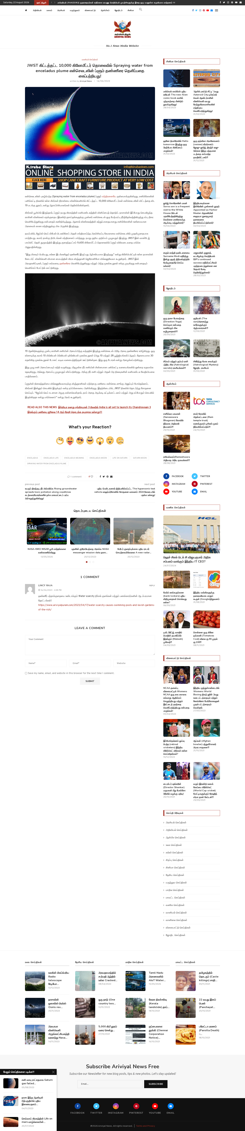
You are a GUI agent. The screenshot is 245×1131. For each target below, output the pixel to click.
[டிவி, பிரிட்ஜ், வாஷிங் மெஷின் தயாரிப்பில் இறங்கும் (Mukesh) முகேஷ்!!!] (176, 619)
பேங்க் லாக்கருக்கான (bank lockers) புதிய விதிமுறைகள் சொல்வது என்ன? (175, 597)
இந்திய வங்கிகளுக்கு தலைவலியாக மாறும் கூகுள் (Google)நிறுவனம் (206, 596)
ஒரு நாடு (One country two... (107, 1001)
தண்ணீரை (65, 263)
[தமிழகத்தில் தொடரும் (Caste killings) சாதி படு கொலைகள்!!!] (186, 981)
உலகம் (49, 10)
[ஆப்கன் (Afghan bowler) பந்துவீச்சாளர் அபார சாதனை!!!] (206, 728)
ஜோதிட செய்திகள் (175, 935)
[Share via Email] (111, 476)
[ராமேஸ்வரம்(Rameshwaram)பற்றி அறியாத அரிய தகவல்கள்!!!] (176, 444)
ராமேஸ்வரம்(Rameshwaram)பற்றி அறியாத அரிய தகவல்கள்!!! (176, 458)
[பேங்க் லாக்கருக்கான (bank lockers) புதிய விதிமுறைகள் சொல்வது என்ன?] (176, 580)
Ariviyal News (86, 81)
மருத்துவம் (75, 10)
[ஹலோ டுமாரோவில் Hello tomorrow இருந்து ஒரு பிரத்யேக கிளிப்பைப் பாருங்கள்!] (176, 128)
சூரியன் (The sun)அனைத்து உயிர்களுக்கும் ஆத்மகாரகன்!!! (200, 323)
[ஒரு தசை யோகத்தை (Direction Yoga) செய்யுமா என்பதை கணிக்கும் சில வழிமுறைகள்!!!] (176, 305)
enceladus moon (98, 458)
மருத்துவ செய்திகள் (176, 882)
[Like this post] (94, 476)
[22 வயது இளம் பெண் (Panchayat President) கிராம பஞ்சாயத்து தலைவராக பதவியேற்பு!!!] (186, 1008)
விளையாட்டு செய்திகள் (178, 927)
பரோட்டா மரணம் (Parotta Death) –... (209, 1030)
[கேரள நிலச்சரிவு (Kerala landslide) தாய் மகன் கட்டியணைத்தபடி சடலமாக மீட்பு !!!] (136, 1008)
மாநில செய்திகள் (175, 890)
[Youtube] (236, 2)
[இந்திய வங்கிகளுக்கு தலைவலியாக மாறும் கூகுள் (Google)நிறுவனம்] (206, 580)
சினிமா (131, 10)
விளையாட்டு (90, 10)
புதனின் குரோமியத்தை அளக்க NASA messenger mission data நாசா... (90, 550)
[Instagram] (228, 2)
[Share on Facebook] (100, 476)
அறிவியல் (37, 10)
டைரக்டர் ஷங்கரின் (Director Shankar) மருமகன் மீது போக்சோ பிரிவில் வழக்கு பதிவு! (174, 788)
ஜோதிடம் (119, 10)
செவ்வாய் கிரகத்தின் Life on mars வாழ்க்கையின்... (37, 1120)
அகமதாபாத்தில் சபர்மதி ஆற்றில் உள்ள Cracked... (107, 976)
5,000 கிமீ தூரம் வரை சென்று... (107, 1028)
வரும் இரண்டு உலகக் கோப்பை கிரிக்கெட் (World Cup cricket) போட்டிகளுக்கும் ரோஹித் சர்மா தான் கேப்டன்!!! (205, 790)
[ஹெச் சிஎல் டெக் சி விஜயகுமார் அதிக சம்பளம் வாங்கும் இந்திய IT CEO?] (191, 534)
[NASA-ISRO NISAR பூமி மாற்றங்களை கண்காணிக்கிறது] (47, 531)
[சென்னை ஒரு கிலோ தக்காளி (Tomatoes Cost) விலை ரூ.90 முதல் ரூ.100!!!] (206, 619)
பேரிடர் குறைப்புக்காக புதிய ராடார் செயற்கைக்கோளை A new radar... (133, 550)
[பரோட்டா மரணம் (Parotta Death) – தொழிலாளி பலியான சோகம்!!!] (186, 1035)
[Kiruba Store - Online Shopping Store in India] (90, 166)
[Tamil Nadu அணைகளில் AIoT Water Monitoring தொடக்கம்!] (136, 981)
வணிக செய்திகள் (175, 905)
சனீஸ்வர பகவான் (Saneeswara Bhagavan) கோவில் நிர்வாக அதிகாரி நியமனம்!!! (173, 420)
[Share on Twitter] (104, 476)
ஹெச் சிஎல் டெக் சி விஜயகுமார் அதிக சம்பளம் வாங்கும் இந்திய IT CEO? (91, 2)
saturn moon (140, 458)
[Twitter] (224, 2)
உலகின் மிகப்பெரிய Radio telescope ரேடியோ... (58, 978)
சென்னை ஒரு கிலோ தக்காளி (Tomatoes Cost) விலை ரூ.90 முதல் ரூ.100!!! (205, 637)
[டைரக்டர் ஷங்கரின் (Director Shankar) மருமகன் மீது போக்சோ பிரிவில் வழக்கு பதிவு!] (176, 771)
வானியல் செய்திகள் (90, 60)
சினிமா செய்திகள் (175, 867)
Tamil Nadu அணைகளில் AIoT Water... (157, 976)
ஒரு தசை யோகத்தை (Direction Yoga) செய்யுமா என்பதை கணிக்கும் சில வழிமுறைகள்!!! (173, 325)
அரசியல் (61, 10)
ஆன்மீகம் (105, 10)
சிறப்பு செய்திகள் (175, 860)
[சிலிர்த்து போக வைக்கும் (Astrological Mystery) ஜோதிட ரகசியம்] (206, 348)
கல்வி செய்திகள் (174, 852)
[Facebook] (220, 2)
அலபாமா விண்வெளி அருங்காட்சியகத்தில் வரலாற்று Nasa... (58, 1032)
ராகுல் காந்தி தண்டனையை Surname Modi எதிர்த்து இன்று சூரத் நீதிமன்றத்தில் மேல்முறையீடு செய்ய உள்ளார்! (176, 259)
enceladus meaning (74, 458)
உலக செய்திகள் (174, 845)
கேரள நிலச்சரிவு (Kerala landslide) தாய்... (159, 1003)
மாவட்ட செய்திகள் (175, 897)
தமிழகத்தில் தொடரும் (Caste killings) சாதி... (208, 976)
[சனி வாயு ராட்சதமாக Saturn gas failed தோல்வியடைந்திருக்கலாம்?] (10, 1083)
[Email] (241, 2)
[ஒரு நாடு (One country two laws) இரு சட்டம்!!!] (85, 1008)
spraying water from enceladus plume (46, 464)
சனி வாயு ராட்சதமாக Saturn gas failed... (37, 1081)
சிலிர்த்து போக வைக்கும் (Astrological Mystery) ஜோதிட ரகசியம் (205, 365)
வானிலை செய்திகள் (176, 920)
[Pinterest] (232, 2)
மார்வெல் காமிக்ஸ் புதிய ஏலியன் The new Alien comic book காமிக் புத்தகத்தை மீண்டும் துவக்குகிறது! (175, 98)
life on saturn (119, 458)
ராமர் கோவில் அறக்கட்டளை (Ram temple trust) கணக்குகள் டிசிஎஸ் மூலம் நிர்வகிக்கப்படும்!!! (205, 420)
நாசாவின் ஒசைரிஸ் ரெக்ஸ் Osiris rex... (57, 1003)
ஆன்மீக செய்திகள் (176, 837)
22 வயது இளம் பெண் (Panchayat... (207, 1003)
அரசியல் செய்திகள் (176, 822)
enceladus (32, 458)
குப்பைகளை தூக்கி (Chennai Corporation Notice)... (158, 1032)
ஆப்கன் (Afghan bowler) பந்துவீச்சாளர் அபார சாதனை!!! (204, 744)
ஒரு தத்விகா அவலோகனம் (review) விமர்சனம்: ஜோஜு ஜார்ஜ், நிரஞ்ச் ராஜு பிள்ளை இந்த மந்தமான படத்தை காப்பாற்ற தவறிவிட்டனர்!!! (206, 149)
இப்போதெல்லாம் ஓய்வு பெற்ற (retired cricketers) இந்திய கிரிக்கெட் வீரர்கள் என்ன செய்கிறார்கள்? (175, 747)
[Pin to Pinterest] (107, 476)
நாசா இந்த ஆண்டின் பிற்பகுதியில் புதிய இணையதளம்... (32, 1101)
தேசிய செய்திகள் (175, 875)
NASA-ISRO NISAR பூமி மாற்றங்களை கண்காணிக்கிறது (47, 550)
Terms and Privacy (145, 1126)
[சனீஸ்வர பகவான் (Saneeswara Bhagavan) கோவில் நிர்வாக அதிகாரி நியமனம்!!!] (176, 401)
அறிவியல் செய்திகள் (177, 830)
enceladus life (51, 458)
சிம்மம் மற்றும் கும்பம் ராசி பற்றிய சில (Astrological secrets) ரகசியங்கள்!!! (176, 365)
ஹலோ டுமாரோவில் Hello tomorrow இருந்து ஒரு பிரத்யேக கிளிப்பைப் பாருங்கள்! (175, 146)
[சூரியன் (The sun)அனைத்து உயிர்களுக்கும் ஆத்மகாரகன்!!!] (206, 305)
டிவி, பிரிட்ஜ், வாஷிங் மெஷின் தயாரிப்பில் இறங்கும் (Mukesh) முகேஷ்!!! (173, 637)
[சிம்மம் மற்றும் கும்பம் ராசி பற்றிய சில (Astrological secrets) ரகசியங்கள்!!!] (176, 348)
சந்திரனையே (109, 196)
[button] (140, 10)
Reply (152, 586)
